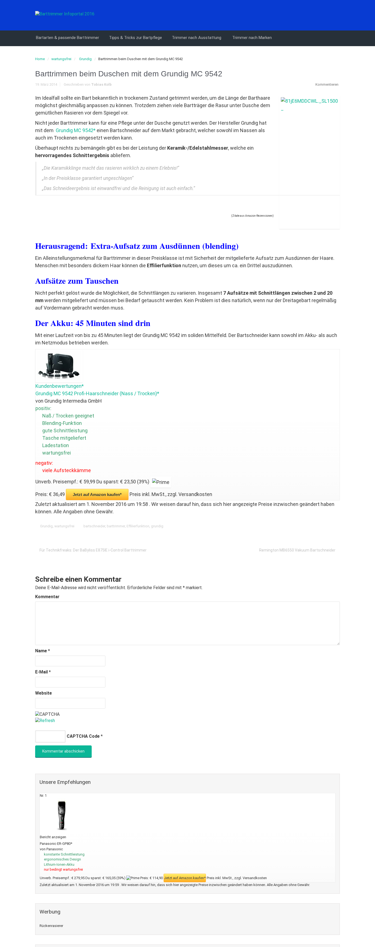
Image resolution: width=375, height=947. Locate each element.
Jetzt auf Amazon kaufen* (97, 494)
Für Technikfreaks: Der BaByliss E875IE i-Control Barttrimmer (93, 550)
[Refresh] (45, 720)
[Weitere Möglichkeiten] (336, 526)
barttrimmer (116, 526)
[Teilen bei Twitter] (293, 526)
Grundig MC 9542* (76, 130)
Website (43, 693)
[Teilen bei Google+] (310, 526)
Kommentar (47, 596)
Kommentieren (326, 84)
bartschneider (94, 526)
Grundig (85, 59)
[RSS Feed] (335, 14)
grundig (157, 526)
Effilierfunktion (138, 526)
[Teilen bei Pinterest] (319, 526)
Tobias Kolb (101, 84)
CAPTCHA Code (83, 736)
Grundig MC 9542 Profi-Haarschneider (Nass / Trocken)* (97, 393)
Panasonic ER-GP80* (56, 844)
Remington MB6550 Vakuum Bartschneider (297, 550)
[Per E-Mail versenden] (327, 526)
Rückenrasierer (51, 926)
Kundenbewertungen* (59, 386)
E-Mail (43, 672)
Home (40, 59)
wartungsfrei (61, 59)
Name (42, 650)
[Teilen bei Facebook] (302, 526)
